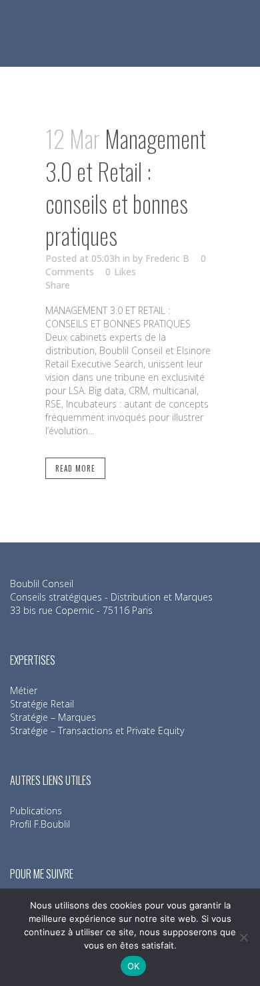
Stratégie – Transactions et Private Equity (97, 730)
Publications (36, 810)
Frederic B (167, 258)
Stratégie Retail (42, 703)
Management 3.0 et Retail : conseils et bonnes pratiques (125, 187)
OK (133, 966)
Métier (23, 690)
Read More (75, 468)
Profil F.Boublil (40, 824)
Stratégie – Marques (53, 717)
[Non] (243, 937)
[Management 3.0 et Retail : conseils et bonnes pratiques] (130, 77)
